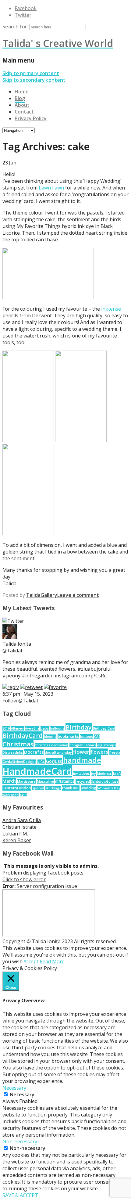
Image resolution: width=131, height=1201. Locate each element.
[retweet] (31, 687)
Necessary (22, 1094)
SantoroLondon (16, 788)
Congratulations (82, 745)
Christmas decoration (51, 745)
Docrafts (34, 752)
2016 (6, 728)
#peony (11, 675)
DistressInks (12, 752)
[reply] (10, 687)
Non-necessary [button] (19, 1141)
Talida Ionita (16, 643)
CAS (97, 736)
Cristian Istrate (19, 827)
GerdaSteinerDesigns (19, 761)
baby (45, 728)
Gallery (49, 595)
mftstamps (64, 781)
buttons (86, 736)
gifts (41, 761)
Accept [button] (30, 961)
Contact (24, 111)
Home (22, 91)
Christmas (18, 744)
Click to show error (24, 879)
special (38, 788)
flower (81, 751)
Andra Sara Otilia (21, 820)
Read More (52, 961)
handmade (82, 760)
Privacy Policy (31, 118)
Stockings (53, 788)
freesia (114, 752)
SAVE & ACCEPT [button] (20, 1195)
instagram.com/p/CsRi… (81, 675)
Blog (20, 98)
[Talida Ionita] (9, 637)
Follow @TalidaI (20, 700)
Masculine (45, 781)
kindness (104, 773)
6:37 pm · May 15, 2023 (27, 694)
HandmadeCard (37, 771)
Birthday (79, 727)
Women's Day (108, 788)
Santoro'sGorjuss (105, 781)
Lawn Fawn (51, 187)
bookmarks (68, 736)
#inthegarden (38, 675)
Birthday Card (104, 728)
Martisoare (26, 781)
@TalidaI (12, 650)
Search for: (15, 26)
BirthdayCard (22, 735)
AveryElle (32, 728)
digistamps (106, 745)
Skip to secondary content (34, 80)
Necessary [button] (14, 1087)
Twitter (23, 15)
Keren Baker (16, 840)
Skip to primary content (30, 73)
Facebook (26, 8)
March (9, 781)
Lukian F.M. (15, 833)
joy (93, 773)
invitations (81, 773)
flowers (99, 751)
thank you (71, 788)
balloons (57, 728)
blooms (50, 736)
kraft (117, 773)
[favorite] (55, 687)
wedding (88, 788)
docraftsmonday (58, 752)
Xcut (23, 795)
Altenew (17, 728)
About (22, 105)
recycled (83, 781)
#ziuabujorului (94, 668)
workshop (10, 795)
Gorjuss (54, 761)
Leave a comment (78, 595)
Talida (33, 595)
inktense (111, 308)
